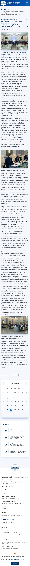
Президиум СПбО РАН (7, 522)
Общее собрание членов (8, 496)
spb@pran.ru (6, 489)
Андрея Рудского (21, 137)
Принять (15, 563)
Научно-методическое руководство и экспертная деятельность (14, 542)
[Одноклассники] (19, 375)
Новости (6, 9)
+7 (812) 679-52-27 (8, 486)
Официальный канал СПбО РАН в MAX (11, 515)
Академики (4, 527)
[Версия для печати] (13, 30)
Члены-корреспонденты (7, 529)
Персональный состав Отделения (10, 524)
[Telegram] (13, 375)
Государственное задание (8, 501)
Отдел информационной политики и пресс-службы (13, 511)
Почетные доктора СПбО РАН (9, 532)
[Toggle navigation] (27, 3)
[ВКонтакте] (16, 375)
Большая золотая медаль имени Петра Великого (14, 534)
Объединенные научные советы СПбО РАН (12, 503)
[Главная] (1, 9)
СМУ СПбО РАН (5, 506)
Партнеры (4, 508)
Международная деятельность (9, 548)
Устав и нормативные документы (10, 498)
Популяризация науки (7, 546)
